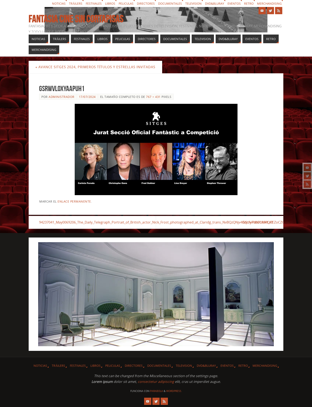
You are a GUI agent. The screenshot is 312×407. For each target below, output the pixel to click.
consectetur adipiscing (156, 381)
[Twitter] (307, 175)
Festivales (94, 3)
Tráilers (75, 3)
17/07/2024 (87, 97)
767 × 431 (153, 97)
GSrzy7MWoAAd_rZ (257, 222)
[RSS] (307, 184)
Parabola (156, 391)
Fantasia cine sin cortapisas (76, 18)
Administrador (61, 97)
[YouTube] (307, 167)
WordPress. (174, 391)
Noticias (59, 3)
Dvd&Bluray (214, 3)
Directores (146, 3)
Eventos (234, 3)
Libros (110, 3)
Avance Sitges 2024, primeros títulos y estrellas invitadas (95, 67)
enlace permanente (74, 201)
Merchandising (269, 3)
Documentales (170, 3)
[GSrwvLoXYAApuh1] (156, 149)
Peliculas (126, 3)
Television (193, 3)
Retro (249, 3)
